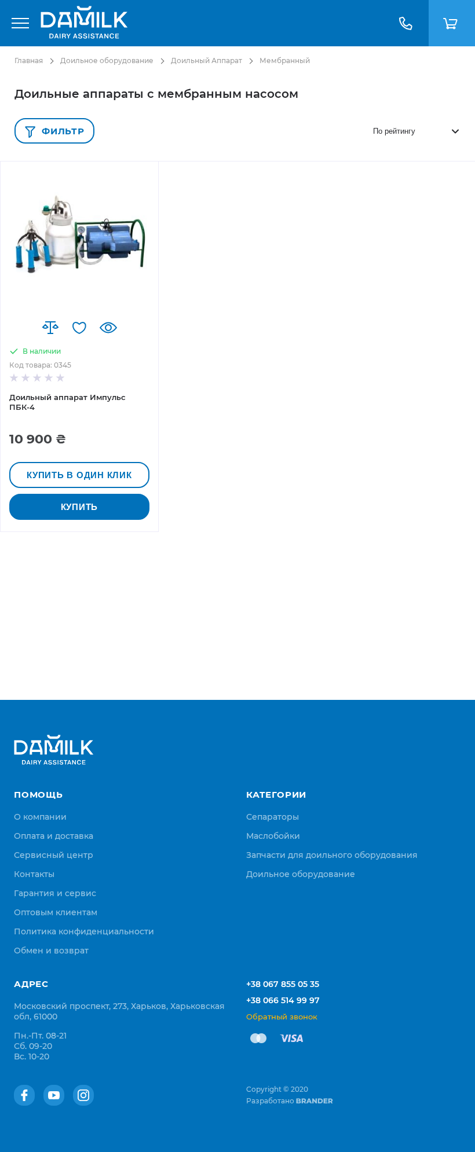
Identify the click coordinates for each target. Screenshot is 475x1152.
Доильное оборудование (107, 60)
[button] (50, 327)
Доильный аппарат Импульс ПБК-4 (67, 402)
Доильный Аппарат (206, 60)
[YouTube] (53, 1095)
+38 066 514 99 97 (283, 1000)
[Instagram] (83, 1095)
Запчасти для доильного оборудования (332, 855)
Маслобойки (273, 836)
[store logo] (84, 23)
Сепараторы (272, 817)
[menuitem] (40, 817)
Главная (28, 60)
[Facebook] (24, 1095)
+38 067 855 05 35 (282, 984)
